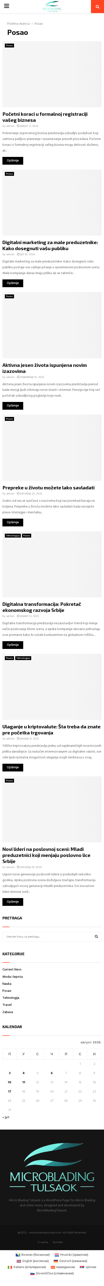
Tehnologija (13, 536)
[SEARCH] (96, 937)
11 (23, 1082)
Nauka (6, 984)
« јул (5, 1117)
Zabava (7, 1012)
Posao (9, 45)
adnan (10, 126)
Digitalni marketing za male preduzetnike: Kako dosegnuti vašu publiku (50, 245)
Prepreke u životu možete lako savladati (48, 487)
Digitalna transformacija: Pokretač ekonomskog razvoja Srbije (41, 607)
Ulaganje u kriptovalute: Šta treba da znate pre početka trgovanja (51, 729)
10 (9, 1082)
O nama (42, 1242)
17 (9, 1091)
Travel (7, 1005)
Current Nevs (12, 969)
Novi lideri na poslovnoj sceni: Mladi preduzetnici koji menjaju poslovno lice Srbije (46, 855)
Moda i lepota (12, 977)
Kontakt (58, 1242)
